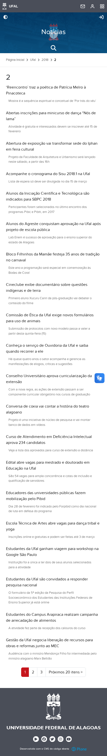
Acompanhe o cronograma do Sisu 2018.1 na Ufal (48, 173)
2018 (45, 60)
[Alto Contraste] (5, 17)
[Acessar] (101, 17)
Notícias (53, 32)
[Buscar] (53, 48)
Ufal (33, 60)
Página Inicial (15, 60)
